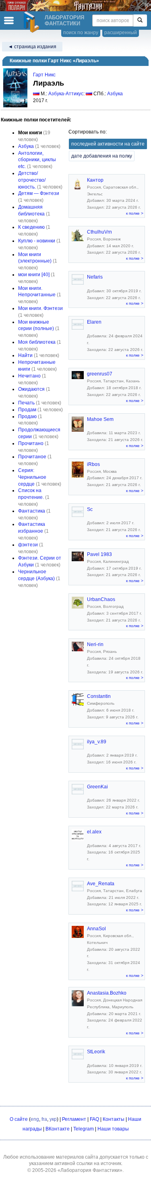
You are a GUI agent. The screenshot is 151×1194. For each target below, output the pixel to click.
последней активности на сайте (108, 144)
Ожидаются (31, 389)
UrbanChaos (101, 599)
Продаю (27, 416)
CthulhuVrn (99, 232)
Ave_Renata (100, 883)
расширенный (120, 32)
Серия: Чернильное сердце (32, 477)
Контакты (113, 1119)
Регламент (74, 1119)
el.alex (94, 832)
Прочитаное (32, 457)
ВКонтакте (58, 1129)
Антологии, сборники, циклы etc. (37, 160)
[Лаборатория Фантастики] (32, 22)
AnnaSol (96, 928)
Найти (25, 355)
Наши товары (113, 1129)
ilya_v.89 (96, 742)
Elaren (94, 322)
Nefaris (95, 277)
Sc (90, 509)
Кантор (95, 180)
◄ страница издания (32, 46)
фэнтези (28, 545)
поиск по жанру (80, 32)
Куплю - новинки (36, 241)
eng (35, 1119)
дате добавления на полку (101, 156)
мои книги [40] (34, 274)
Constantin (99, 696)
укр (53, 1119)
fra (44, 1119)
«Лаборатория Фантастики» (90, 1170)
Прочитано (30, 443)
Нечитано (29, 376)
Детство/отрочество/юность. (32, 180)
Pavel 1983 (99, 554)
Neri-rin (95, 644)
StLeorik (96, 1051)
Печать (26, 403)
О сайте (19, 1119)
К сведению (31, 227)
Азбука (115, 93)
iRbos (93, 464)
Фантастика (31, 511)
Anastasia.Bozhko (106, 993)
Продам (27, 409)
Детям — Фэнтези (38, 193)
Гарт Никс (44, 75)
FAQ (94, 1119)
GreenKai (97, 787)
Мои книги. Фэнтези (40, 308)
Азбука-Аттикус (65, 93)
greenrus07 (99, 374)
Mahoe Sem (100, 419)
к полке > (134, 213)
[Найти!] (140, 20)
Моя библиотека (37, 342)
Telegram (83, 1129)
